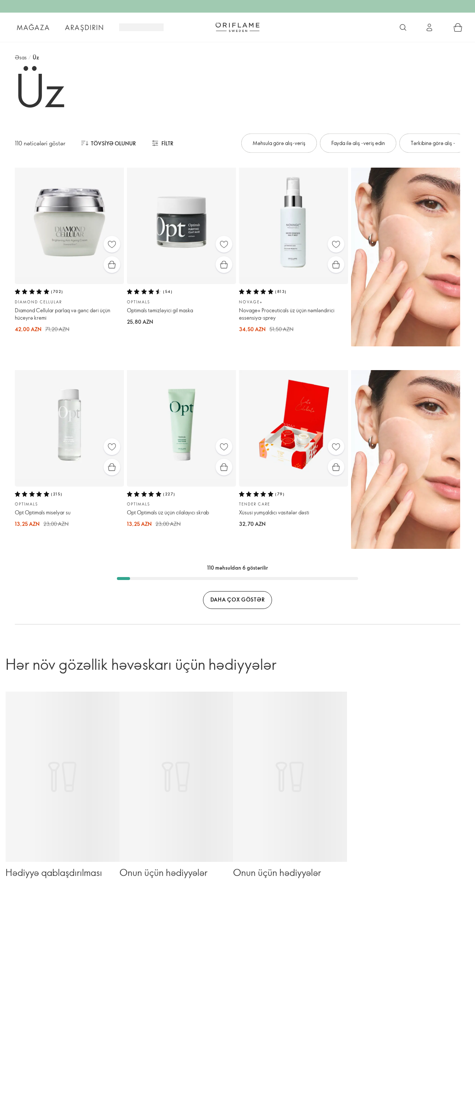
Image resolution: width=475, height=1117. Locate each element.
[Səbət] (458, 27)
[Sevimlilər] (112, 244)
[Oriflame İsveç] (237, 27)
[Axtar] (403, 27)
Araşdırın (84, 27)
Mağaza (33, 27)
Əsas (21, 57)
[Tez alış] (112, 264)
